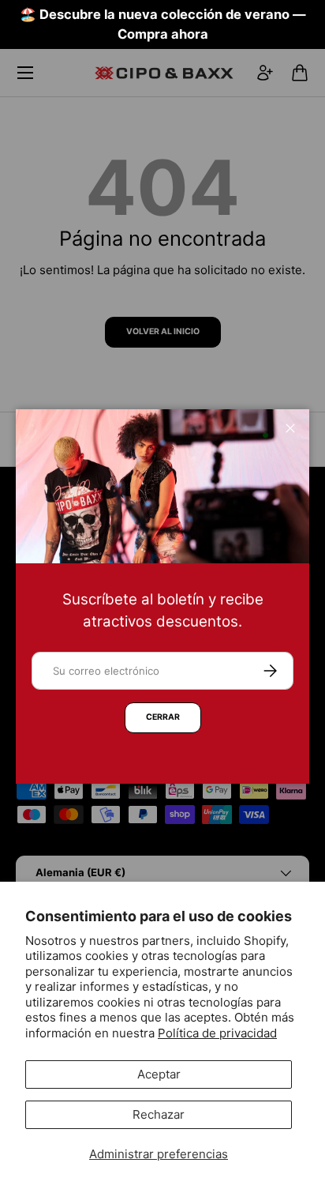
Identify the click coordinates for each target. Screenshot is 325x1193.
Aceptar (159, 1074)
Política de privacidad (217, 1033)
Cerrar (163, 717)
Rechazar (159, 1114)
